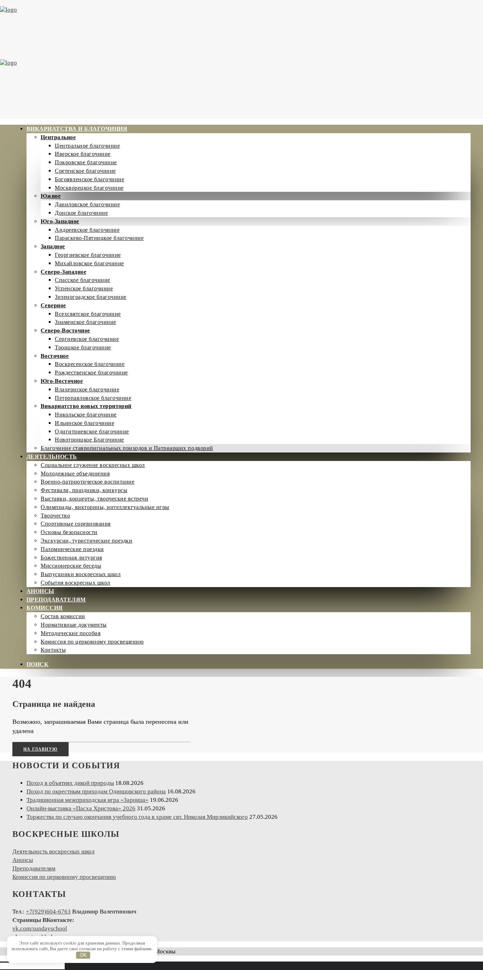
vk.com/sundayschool (39, 928)
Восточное (55, 356)
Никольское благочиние (86, 415)
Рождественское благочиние (91, 372)
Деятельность (52, 457)
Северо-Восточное (65, 330)
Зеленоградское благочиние (91, 297)
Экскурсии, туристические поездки (86, 541)
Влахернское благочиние (87, 389)
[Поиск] (32, 965)
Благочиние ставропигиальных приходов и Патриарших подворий (127, 448)
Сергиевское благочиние (87, 339)
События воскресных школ (75, 583)
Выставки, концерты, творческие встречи (94, 499)
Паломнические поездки (72, 549)
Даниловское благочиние (87, 204)
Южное (50, 196)
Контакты (53, 650)
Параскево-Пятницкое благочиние (99, 238)
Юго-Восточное (62, 381)
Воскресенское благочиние (89, 364)
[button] (37, 664)
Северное (53, 305)
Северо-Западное (63, 272)
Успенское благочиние (84, 288)
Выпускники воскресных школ (81, 574)
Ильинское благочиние (84, 423)
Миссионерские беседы (71, 566)
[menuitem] (249, 289)
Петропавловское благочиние (93, 398)
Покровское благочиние (86, 162)
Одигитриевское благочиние (92, 431)
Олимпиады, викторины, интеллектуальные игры (105, 507)
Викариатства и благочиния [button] (77, 129)
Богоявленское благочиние (89, 179)
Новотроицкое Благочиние (89, 440)
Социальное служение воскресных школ (93, 465)
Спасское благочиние (82, 280)
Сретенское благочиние (85, 171)
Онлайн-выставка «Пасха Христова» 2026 (81, 808)
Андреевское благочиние (87, 230)
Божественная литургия (71, 558)
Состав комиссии (63, 616)
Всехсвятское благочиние (88, 314)
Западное (53, 246)
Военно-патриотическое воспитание (87, 482)
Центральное (58, 137)
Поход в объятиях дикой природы (70, 783)
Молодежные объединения (75, 474)
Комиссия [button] (45, 608)
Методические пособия (70, 633)
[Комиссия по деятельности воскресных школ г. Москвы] (241, 59)
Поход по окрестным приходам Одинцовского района (96, 791)
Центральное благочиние (87, 146)
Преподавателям (56, 600)
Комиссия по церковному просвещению (92, 642)
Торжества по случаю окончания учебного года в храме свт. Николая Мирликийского (137, 817)
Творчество (55, 516)
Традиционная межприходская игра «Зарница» (88, 800)
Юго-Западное (60, 221)
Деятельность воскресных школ (53, 851)
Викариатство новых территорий (86, 406)
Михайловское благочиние (89, 263)
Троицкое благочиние (83, 347)
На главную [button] (40, 749)
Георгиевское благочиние (88, 255)
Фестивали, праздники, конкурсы (84, 490)
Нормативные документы (74, 625)
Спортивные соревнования (76, 524)
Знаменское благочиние (85, 322)
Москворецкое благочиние (89, 188)
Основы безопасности (69, 532)
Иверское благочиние (83, 154)
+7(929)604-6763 (48, 911)
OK (83, 955)
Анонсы (40, 591)
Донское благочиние (81, 213)
